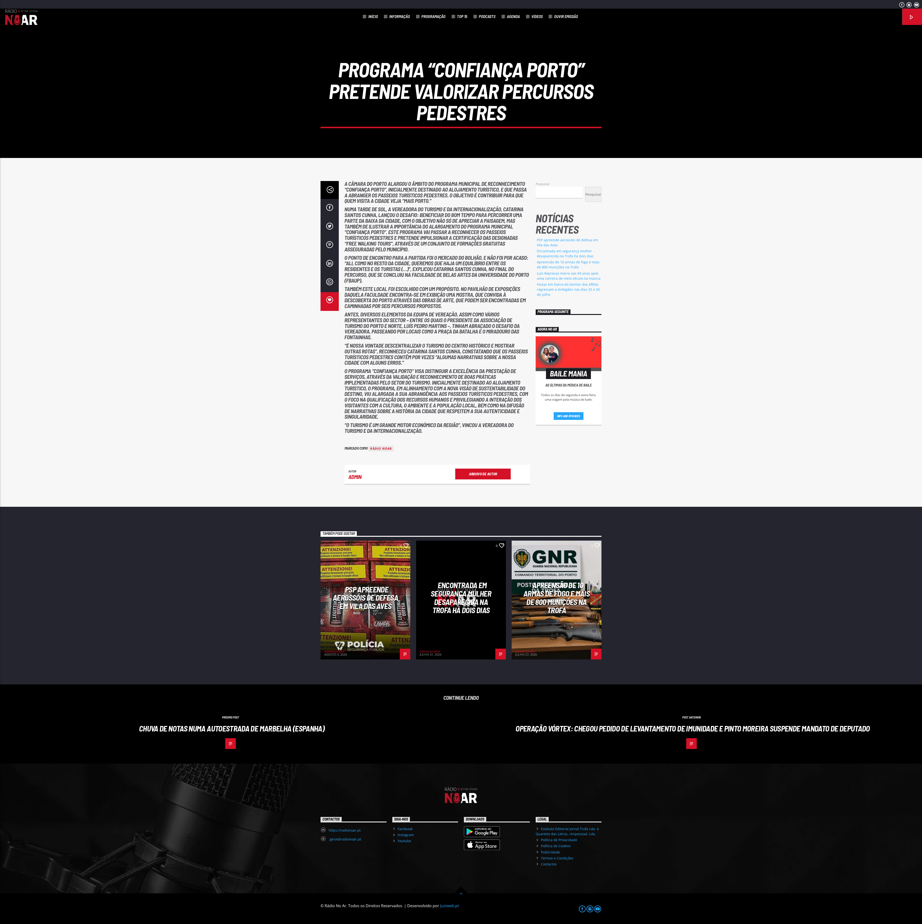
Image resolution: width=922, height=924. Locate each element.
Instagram (406, 835)
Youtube (404, 841)
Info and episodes (568, 416)
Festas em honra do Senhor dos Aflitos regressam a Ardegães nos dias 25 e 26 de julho (568, 289)
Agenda (513, 16)
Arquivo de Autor (483, 473)
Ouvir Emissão (566, 16)
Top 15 (462, 16)
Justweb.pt (449, 905)
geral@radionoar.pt (345, 839)
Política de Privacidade (559, 840)
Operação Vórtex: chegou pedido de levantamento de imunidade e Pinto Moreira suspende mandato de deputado (693, 728)
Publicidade (550, 852)
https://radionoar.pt (345, 830)
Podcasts (487, 16)
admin (355, 476)
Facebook (405, 829)
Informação (399, 16)
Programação (433, 16)
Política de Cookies (556, 846)
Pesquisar (543, 184)
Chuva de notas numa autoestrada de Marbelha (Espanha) (231, 728)
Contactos (549, 864)
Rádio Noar (381, 449)
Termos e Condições (557, 858)
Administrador (334, 651)
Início (373, 16)
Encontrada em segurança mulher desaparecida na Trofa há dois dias (461, 597)
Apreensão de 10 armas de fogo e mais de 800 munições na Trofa (556, 597)
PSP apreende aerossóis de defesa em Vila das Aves (365, 597)
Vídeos (537, 16)
